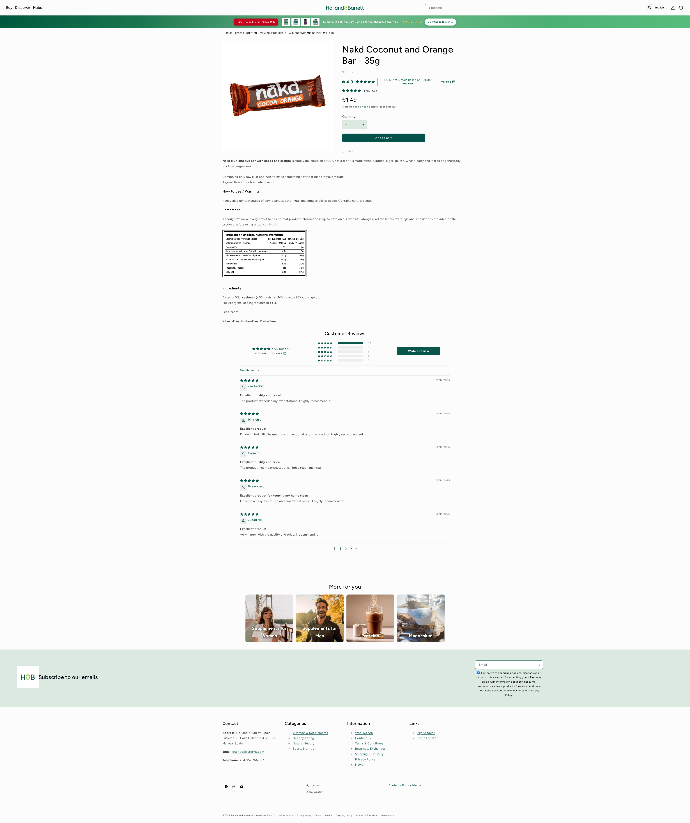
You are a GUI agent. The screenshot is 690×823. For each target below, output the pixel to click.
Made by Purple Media (405, 785)
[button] (352, 91)
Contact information (366, 815)
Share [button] (349, 151)
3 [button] (346, 548)
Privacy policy (304, 815)
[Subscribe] (539, 664)
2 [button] (340, 548)
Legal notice (387, 815)
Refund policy (286, 815)
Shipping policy (344, 815)
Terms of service (323, 815)
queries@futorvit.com (248, 751)
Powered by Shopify (264, 815)
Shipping (365, 106)
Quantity (348, 117)
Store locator (314, 792)
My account (313, 785)
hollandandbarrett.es (242, 815)
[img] (249, 380)
